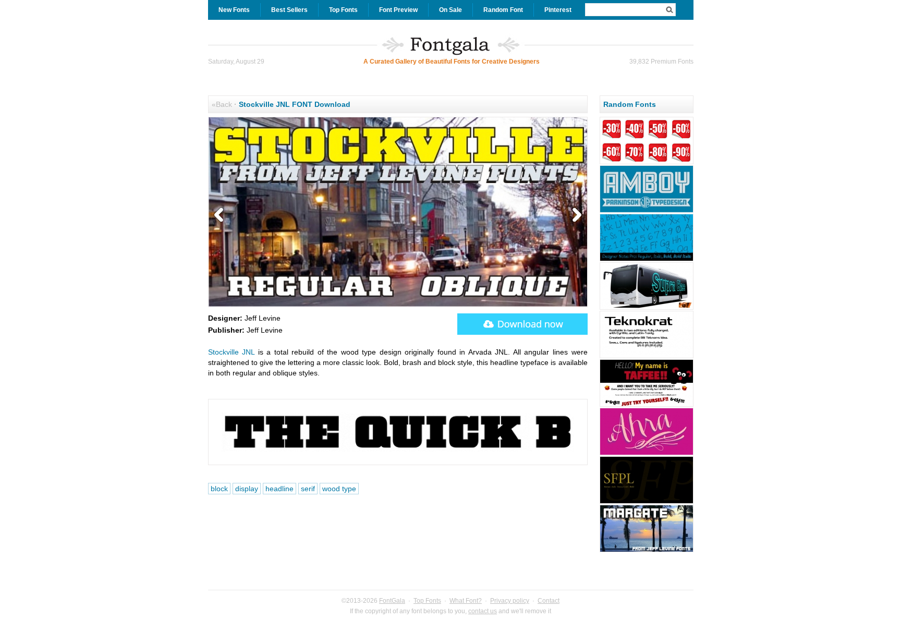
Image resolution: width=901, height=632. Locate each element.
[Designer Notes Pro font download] (646, 260)
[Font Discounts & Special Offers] (646, 163)
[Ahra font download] (646, 453)
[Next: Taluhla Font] (574, 215)
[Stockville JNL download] (522, 324)
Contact (548, 600)
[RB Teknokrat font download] (646, 357)
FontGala (392, 600)
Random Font (503, 10)
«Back (222, 104)
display (246, 488)
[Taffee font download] (646, 405)
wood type (339, 488)
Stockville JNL (231, 352)
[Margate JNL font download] (646, 550)
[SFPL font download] (646, 502)
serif (308, 488)
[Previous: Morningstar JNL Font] (221, 215)
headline (279, 488)
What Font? (465, 600)
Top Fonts (343, 10)
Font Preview (398, 10)
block (219, 488)
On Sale (450, 10)
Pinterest (557, 10)
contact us (482, 611)
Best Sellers (289, 10)
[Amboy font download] (646, 211)
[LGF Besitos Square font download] (646, 308)
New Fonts (234, 10)
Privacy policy (509, 600)
